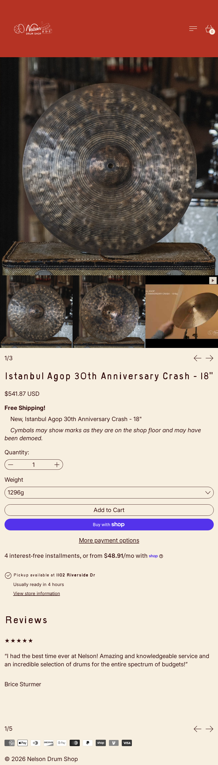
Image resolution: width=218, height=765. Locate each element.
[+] (57, 464)
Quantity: (17, 452)
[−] (10, 464)
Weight (14, 479)
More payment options (109, 540)
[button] (109, 166)
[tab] (36, 311)
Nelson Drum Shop (52, 758)
